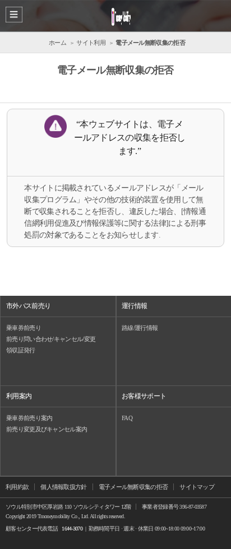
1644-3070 (72, 528)
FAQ (127, 418)
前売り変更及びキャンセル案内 (46, 429)
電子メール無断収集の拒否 (133, 486)
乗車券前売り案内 (29, 418)
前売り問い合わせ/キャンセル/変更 (50, 339)
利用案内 (18, 396)
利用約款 (17, 486)
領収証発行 (20, 350)
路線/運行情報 (140, 327)
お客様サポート (144, 396)
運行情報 (134, 306)
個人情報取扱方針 (63, 486)
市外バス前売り (28, 306)
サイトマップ (196, 486)
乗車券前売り (23, 327)
